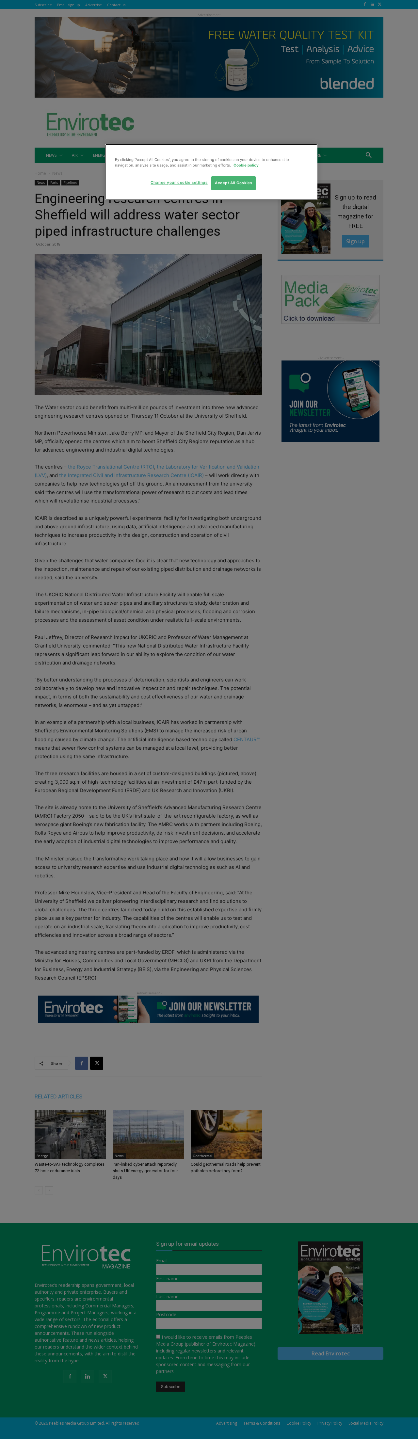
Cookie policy (246, 165)
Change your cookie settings (179, 182)
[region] (211, 172)
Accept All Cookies (233, 183)
